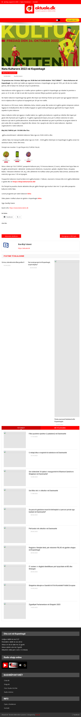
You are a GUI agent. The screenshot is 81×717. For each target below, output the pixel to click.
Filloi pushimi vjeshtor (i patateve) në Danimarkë (47, 434)
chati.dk (37, 715)
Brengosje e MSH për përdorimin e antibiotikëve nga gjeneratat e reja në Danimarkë (70, 236)
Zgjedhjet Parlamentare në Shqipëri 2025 (44, 605)
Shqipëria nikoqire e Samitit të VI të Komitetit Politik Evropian (52, 585)
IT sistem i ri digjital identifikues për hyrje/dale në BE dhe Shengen (50, 568)
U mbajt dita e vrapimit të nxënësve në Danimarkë (48, 453)
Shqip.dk (7, 684)
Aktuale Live (72, 20)
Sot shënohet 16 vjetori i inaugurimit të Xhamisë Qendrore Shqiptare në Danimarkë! (51, 473)
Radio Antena (8, 692)
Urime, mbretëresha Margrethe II (13, 262)
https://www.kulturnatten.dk (18, 208)
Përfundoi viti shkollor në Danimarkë (43, 529)
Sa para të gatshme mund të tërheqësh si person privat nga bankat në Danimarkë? (52, 511)
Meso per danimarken (9, 73)
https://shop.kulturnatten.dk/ (24, 182)
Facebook (76, 715)
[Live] (5, 665)
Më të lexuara (59, 428)
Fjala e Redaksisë (25, 2)
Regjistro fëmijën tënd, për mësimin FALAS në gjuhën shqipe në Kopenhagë (52, 549)
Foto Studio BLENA (10, 688)
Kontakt (35, 2)
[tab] (21, 428)
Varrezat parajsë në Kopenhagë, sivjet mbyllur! (39, 263)
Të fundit (21, 428)
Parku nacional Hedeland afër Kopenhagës (65, 420)
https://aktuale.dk (24, 248)
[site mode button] (58, 20)
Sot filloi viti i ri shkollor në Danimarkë (43, 491)
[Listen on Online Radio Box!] (25, 665)
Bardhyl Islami (18, 76)
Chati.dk (6, 680)
